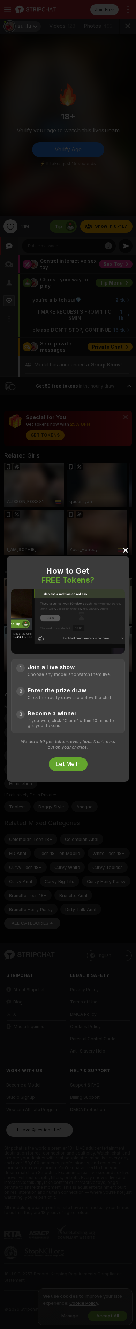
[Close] (125, 550)
